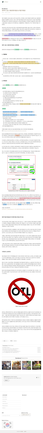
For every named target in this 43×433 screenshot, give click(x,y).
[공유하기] (6, 341)
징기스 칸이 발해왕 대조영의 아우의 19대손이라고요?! (10, 352)
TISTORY (21, 431)
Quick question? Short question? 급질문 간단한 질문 (10, 348)
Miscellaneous (5, 345)
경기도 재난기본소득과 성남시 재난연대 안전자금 (9, 349)
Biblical (3, 407)
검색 (20, 415)
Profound (4, 401)
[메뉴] (40, 2)
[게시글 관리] (7, 341)
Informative (4, 399)
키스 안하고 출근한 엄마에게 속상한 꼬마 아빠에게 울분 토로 (11, 351)
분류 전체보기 (4, 397)
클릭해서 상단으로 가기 (26, 414)
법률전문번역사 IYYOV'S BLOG (10, 376)
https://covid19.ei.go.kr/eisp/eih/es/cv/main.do (15, 130)
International (5, 403)
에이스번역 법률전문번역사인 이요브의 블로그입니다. (12, 378)
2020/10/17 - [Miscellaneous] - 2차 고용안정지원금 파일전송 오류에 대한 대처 (17, 209)
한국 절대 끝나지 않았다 (6, 347)
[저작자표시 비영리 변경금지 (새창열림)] (15, 340)
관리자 (25, 431)
